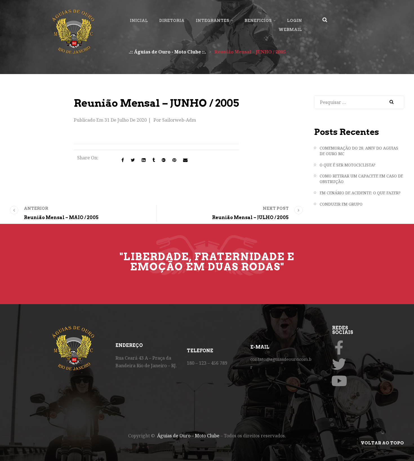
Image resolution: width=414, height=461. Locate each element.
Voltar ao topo (382, 443)
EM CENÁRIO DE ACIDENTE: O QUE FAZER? (360, 192)
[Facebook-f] (339, 347)
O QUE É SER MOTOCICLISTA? (347, 165)
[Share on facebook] (122, 159)
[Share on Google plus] (164, 159)
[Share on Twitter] (133, 159)
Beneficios (258, 20)
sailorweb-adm (179, 120)
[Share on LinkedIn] (144, 159)
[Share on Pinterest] (174, 159)
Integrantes (212, 20)
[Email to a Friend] (185, 159)
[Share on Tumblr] (153, 159)
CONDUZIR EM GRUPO (341, 204)
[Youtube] (339, 381)
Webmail (290, 29)
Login (294, 20)
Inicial (139, 20)
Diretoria (171, 20)
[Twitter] (339, 364)
